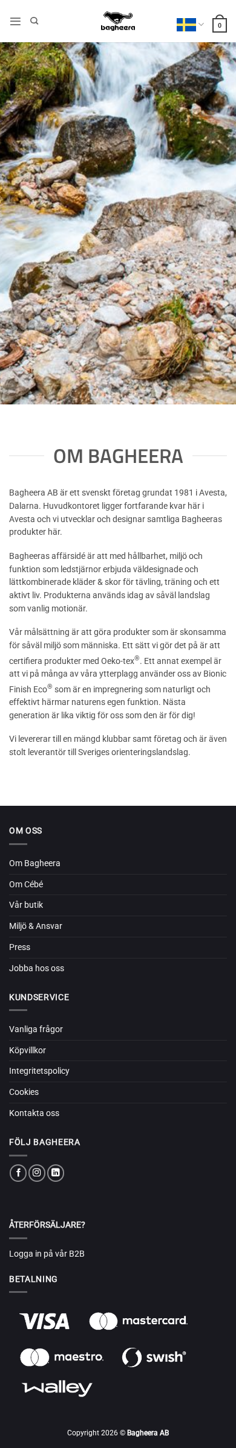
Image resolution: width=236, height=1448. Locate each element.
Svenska (190, 24)
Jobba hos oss (36, 968)
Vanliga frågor (36, 1029)
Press (19, 947)
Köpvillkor (27, 1050)
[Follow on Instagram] (36, 1173)
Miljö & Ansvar (35, 926)
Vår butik (26, 905)
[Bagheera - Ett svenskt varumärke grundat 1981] (118, 21)
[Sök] (34, 21)
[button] (15, 21)
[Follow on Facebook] (18, 1173)
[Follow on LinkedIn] (55, 1173)
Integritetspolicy (39, 1071)
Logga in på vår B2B (47, 1253)
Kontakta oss (34, 1113)
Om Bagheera (35, 863)
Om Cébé (26, 884)
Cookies (24, 1092)
